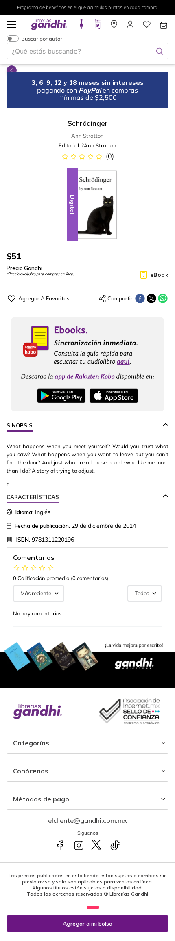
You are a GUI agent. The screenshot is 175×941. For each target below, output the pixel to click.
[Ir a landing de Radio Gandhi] (98, 27)
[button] (11, 24)
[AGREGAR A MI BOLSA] (87, 923)
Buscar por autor (41, 38)
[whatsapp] (163, 298)
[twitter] (151, 298)
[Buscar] (159, 51)
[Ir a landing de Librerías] (114, 27)
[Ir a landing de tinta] (81, 27)
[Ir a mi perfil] (130, 27)
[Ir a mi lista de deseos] (146, 27)
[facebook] (140, 298)
